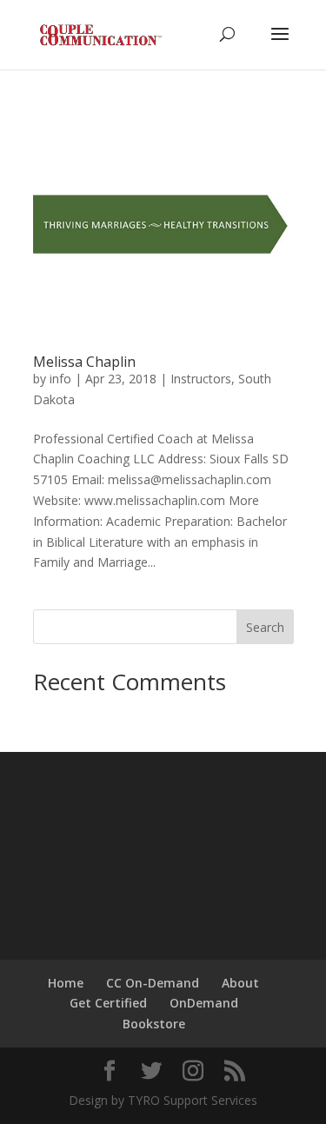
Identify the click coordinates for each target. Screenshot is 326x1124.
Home (65, 982)
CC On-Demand (152, 982)
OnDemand (204, 1002)
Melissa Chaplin (84, 361)
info (60, 378)
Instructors (200, 378)
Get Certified (108, 1002)
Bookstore (154, 1023)
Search (265, 627)
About (240, 982)
